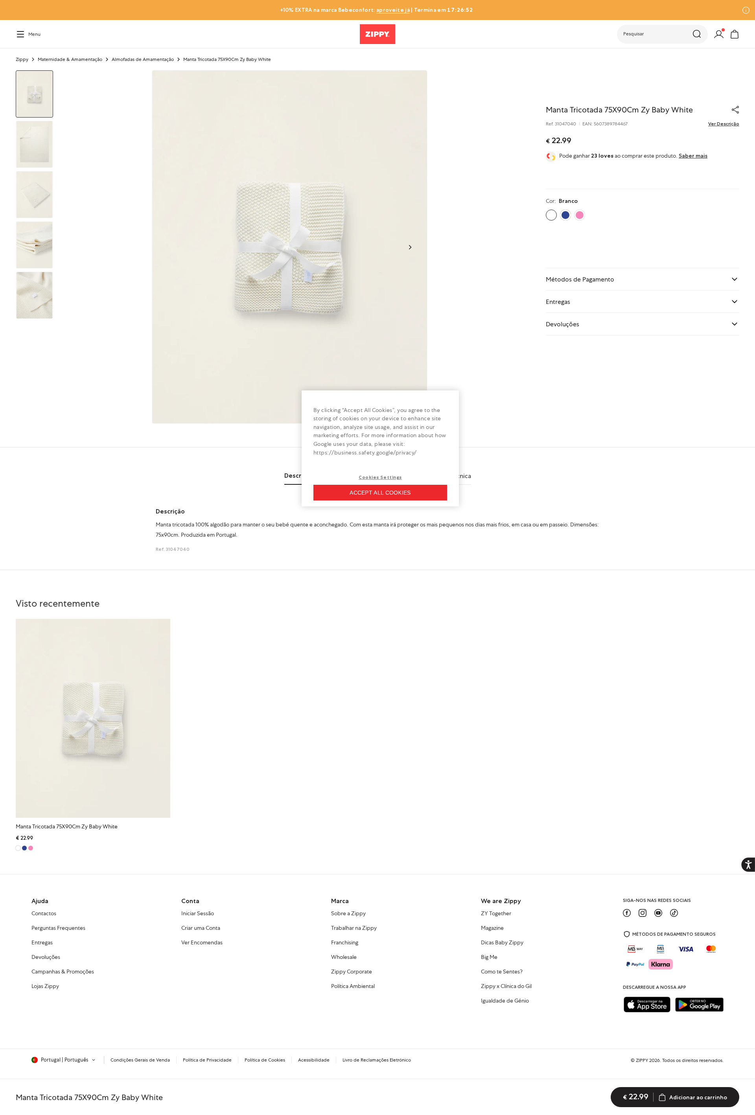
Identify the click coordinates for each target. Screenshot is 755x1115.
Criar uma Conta (200, 928)
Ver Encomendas (202, 943)
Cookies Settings (380, 477)
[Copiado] (735, 110)
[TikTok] (674, 913)
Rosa (579, 215)
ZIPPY (642, 1060)
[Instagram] (642, 913)
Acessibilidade (314, 1060)
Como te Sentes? (502, 972)
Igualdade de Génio (505, 1001)
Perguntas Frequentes (58, 928)
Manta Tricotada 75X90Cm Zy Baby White (67, 826)
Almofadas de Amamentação (143, 59)
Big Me (489, 957)
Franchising (344, 943)
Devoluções (45, 957)
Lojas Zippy (45, 986)
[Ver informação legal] (746, 10)
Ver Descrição (723, 124)
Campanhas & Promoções (62, 972)
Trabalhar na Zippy (354, 928)
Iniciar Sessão (197, 914)
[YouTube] (658, 913)
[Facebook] (627, 913)
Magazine (492, 928)
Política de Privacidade (207, 1060)
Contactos (43, 914)
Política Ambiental (353, 986)
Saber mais (693, 155)
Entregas (42, 943)
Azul (565, 215)
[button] (662, 34)
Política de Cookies (265, 1060)
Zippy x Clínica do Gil (506, 986)
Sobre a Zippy (348, 914)
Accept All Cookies (380, 492)
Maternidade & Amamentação (70, 59)
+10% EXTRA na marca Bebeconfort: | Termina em (376, 9)
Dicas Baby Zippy (502, 943)
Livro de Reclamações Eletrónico (377, 1060)
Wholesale (344, 957)
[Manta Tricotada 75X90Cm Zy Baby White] (93, 718)
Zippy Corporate (351, 972)
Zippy (22, 59)
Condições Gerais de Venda (140, 1060)
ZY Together (496, 914)
